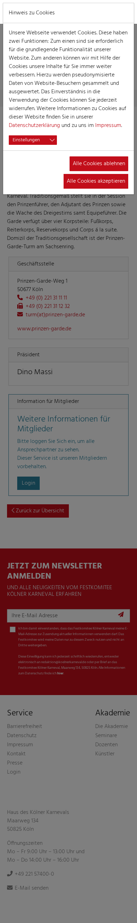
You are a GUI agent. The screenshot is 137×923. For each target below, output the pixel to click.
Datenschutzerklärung (34, 125)
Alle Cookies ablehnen (99, 163)
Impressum (108, 125)
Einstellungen (26, 140)
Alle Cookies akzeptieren (96, 181)
